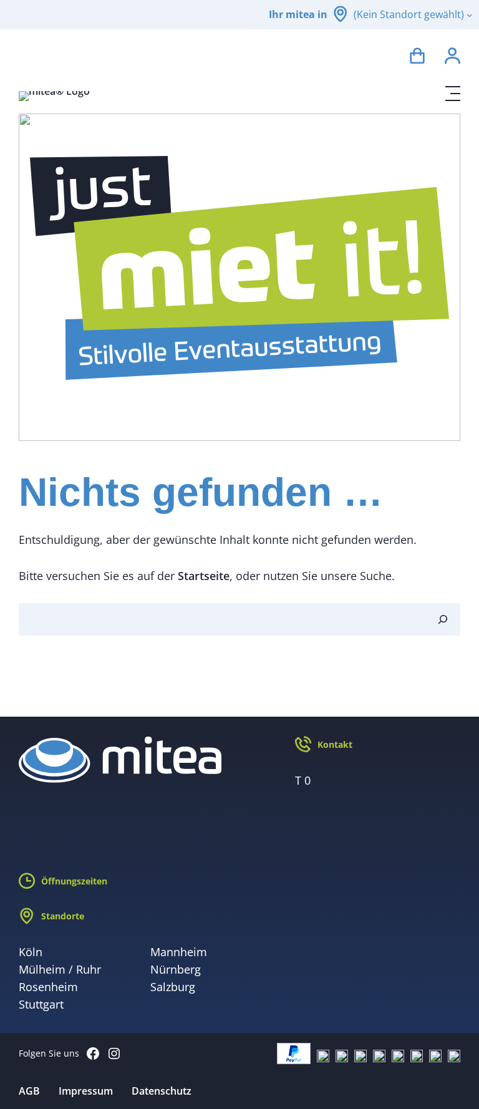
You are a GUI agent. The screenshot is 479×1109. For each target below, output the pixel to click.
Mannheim (178, 951)
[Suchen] (442, 619)
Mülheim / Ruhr (60, 969)
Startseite (204, 575)
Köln (30, 951)
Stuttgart (41, 1004)
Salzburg (172, 986)
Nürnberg (175, 969)
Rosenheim (48, 986)
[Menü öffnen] (452, 93)
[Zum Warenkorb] (417, 57)
